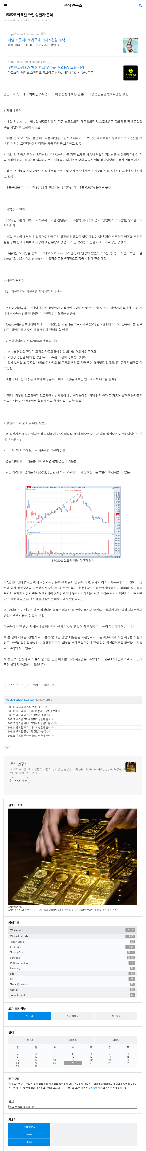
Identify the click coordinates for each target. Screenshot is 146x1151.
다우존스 (105, 1088)
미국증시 (132, 1084)
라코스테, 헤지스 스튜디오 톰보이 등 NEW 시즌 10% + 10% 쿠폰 (51, 72)
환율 (56, 1084)
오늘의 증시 (32, 1084)
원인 (10, 1084)
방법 (125, 1084)
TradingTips (72, 952)
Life (72, 973)
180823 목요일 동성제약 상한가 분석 (26, 731)
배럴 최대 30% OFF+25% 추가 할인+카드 (35, 45)
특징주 (89, 1088)
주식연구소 (19, 1084)
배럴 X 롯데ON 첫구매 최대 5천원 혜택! (37, 40)
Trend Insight (72, 994)
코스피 (113, 1088)
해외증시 (108, 1084)
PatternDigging (72, 962)
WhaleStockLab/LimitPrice (16, 20)
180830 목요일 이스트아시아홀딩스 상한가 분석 (31, 711)
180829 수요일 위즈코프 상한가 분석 (26, 715)
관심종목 (88, 1084)
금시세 (56, 1088)
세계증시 (98, 1084)
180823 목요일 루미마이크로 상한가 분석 (28, 735)
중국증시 (78, 1084)
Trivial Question (72, 984)
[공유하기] (18, 685)
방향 (25, 1088)
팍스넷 (11, 1088)
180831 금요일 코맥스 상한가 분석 (25, 706)
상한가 (96, 1088)
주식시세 (47, 1088)
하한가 (31, 1088)
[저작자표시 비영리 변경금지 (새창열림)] (49, 684)
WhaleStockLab (14, 700)
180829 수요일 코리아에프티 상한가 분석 (28, 719)
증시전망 (122, 1088)
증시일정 (117, 1084)
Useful (72, 989)
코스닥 (19, 1088)
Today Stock (72, 941)
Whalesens (72, 929)
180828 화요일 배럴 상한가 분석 (28, 15)
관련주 (39, 1088)
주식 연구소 (73, 5)
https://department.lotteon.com (27, 61)
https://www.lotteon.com (23, 34)
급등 (62, 1088)
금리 (71, 1084)
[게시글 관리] (23, 685)
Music (72, 978)
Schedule (72, 957)
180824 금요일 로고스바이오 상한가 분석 (28, 727)
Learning (72, 968)
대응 (82, 1088)
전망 (50, 1084)
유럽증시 (63, 1084)
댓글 (6, 747)
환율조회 (43, 1084)
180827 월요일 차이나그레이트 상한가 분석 (29, 723)
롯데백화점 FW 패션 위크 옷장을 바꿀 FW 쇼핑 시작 (46, 67)
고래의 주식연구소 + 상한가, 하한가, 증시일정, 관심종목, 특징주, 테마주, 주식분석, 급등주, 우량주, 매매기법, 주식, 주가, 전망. (67, 771)
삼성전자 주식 (72, 1088)
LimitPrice (28, 700)
